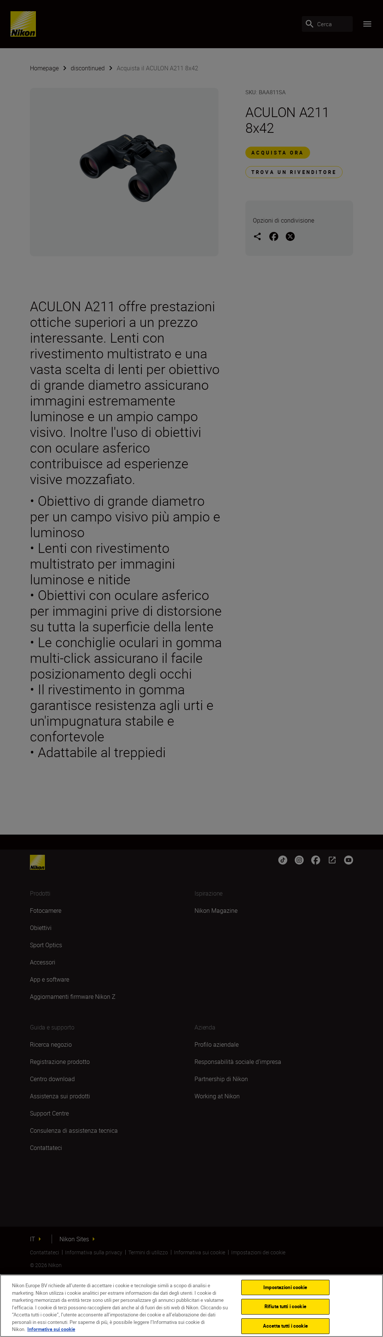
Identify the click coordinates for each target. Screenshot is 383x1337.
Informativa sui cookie (51, 1329)
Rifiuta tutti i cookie (285, 1306)
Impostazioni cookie (285, 1287)
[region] (191, 1306)
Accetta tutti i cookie (285, 1325)
